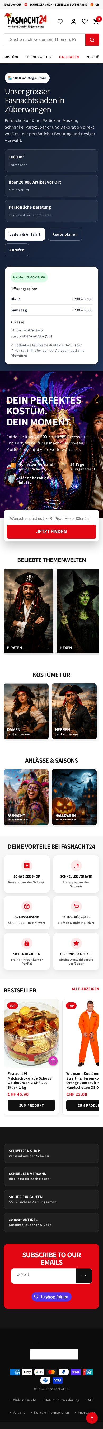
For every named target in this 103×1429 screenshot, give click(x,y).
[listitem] (28, 611)
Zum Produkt (31, 1105)
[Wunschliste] (84, 21)
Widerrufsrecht (24, 1400)
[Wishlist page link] (60, 21)
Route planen (65, 234)
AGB (91, 1400)
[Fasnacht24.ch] (27, 21)
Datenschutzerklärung (62, 1400)
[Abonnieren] (84, 1275)
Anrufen (17, 249)
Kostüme (11, 57)
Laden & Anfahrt (25, 234)
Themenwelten (39, 57)
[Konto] (73, 21)
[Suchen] (92, 40)
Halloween (69, 57)
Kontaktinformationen (51, 1412)
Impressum (86, 1412)
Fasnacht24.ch (57, 1389)
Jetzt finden (51, 531)
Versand (19, 1412)
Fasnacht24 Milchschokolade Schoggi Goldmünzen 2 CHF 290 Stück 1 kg (30, 1080)
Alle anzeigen (85, 989)
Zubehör (94, 57)
